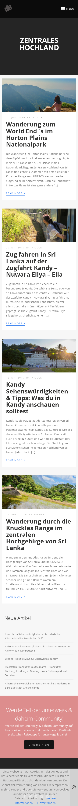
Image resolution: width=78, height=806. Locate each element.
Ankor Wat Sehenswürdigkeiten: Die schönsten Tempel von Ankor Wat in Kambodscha (38, 648)
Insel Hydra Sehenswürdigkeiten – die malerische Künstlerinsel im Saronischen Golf (32, 636)
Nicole (38, 117)
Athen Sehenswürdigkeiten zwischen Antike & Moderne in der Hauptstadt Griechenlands (37, 685)
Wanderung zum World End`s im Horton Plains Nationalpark (30, 134)
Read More (15, 193)
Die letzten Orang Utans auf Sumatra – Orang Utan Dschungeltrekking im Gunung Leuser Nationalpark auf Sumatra (36, 671)
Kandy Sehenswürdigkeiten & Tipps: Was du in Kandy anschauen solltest (37, 397)
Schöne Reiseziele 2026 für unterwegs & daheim (31, 658)
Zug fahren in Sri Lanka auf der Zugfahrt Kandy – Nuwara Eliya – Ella (34, 264)
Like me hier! (39, 744)
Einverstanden (46, 803)
